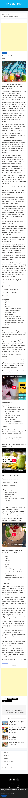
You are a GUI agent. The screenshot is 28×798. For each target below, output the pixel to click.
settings (12, 793)
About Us (6, 752)
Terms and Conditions (8, 761)
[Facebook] (10, 779)
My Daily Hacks (14, 4)
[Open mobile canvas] (1, 9)
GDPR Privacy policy (8, 767)
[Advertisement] (14, 37)
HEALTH (4, 52)
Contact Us (6, 755)
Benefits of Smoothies (12, 698)
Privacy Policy (7, 764)
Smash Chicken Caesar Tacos (16, 742)
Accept (4, 795)
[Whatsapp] (17, 779)
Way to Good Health (7, 701)
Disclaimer (6, 758)
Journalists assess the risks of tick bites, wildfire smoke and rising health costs (17, 729)
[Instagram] (14, 779)
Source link (5, 663)
